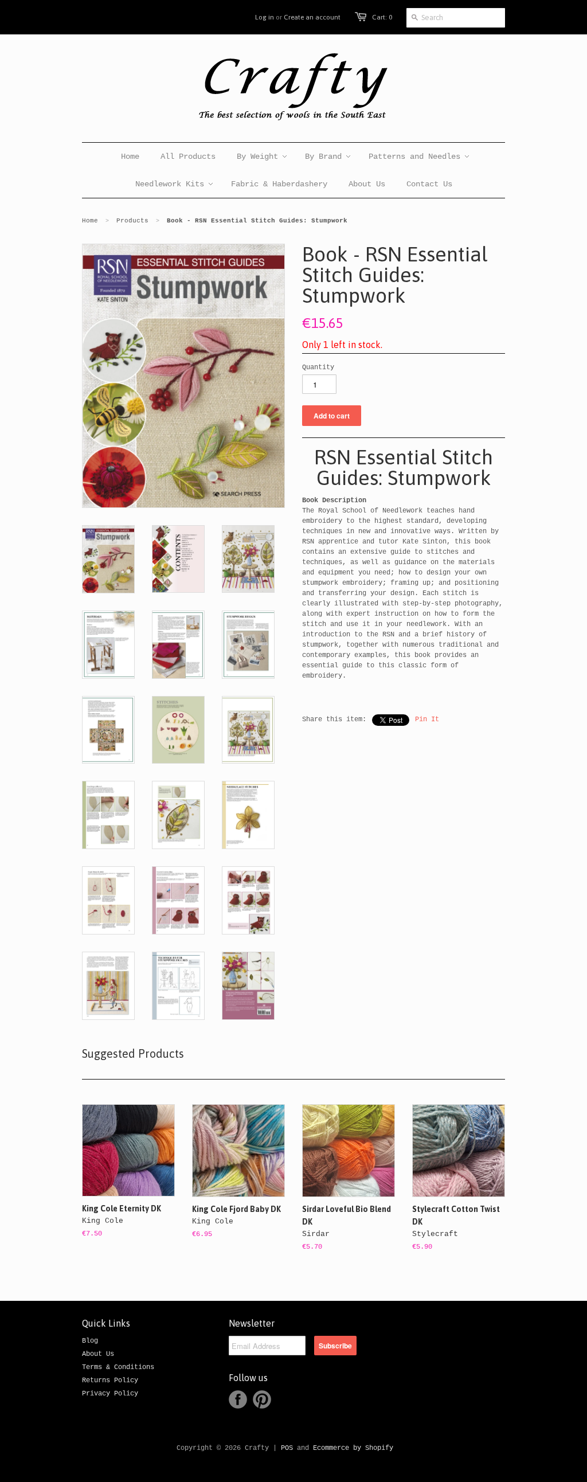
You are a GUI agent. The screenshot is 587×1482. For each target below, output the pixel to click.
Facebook (238, 1399)
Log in (264, 17)
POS (287, 1448)
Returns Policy (110, 1381)
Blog (90, 1341)
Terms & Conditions (118, 1367)
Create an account (312, 17)
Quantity (318, 367)
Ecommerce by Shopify (353, 1448)
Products (132, 220)
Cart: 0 (382, 17)
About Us (98, 1354)
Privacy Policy (110, 1394)
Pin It (427, 719)
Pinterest (262, 1399)
